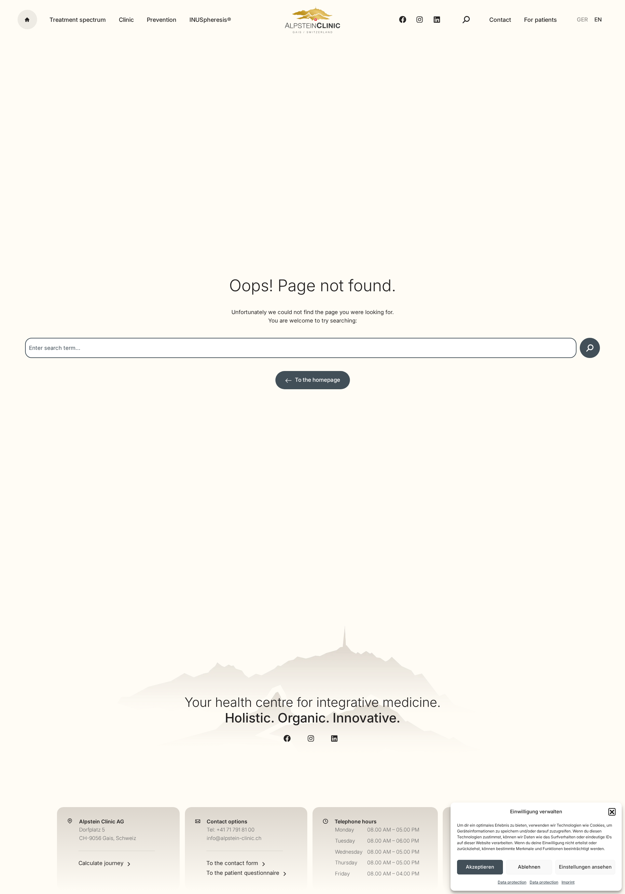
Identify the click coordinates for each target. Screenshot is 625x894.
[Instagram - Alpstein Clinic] (420, 19)
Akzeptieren (480, 867)
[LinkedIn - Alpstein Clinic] (437, 19)
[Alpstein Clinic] (313, 19)
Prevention (161, 19)
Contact (500, 19)
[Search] (590, 348)
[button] (612, 811)
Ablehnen (529, 867)
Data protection (512, 882)
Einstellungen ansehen (585, 867)
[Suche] (466, 19)
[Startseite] (27, 19)
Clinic (126, 19)
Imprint (568, 882)
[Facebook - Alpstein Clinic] (403, 19)
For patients (540, 19)
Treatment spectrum (77, 19)
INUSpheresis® (210, 19)
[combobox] (300, 348)
